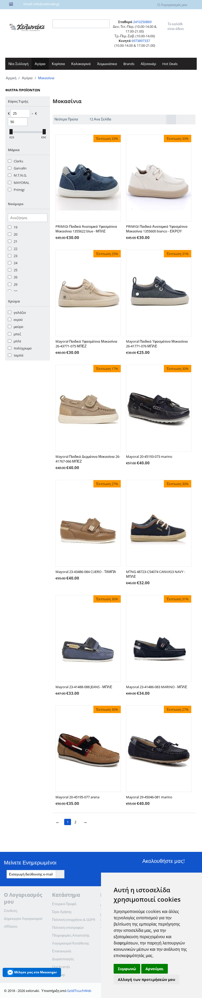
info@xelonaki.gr (46, 4)
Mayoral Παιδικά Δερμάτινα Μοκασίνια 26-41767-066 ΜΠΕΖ (87, 459)
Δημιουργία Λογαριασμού (23, 918)
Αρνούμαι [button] (154, 968)
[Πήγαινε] (60, 874)
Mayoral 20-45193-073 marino (149, 456)
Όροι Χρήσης (62, 911)
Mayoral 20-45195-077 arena (77, 797)
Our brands (61, 966)
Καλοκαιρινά (81, 63)
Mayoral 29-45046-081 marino (149, 797)
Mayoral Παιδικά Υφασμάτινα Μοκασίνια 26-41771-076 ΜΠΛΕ (157, 343)
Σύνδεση (10, 910)
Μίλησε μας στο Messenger (35, 972)
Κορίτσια (58, 63)
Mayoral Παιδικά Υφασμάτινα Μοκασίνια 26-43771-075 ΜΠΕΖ (86, 343)
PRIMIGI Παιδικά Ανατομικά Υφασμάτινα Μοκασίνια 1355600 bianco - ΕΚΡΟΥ (157, 228)
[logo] (27, 26)
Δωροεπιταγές (63, 959)
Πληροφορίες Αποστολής (70, 935)
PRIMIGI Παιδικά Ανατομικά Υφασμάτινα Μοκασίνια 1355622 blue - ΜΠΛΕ (86, 228)
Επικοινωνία (61, 951)
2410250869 (142, 21)
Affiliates (10, 926)
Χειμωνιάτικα (107, 63)
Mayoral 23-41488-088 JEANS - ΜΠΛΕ (83, 686)
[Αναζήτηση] (105, 24)
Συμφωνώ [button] (127, 968)
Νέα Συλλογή (18, 63)
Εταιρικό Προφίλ (64, 903)
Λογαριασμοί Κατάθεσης (70, 943)
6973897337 (141, 40)
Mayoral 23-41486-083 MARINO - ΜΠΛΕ (156, 686)
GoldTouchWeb (79, 990)
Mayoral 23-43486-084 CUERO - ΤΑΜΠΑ (85, 571)
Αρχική (11, 78)
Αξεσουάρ (148, 63)
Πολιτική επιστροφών (68, 927)
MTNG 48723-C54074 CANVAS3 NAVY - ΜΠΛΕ (155, 574)
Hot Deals (170, 63)
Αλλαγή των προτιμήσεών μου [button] (146, 979)
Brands (128, 63)
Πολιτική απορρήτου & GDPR (73, 919)
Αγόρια (40, 63)
